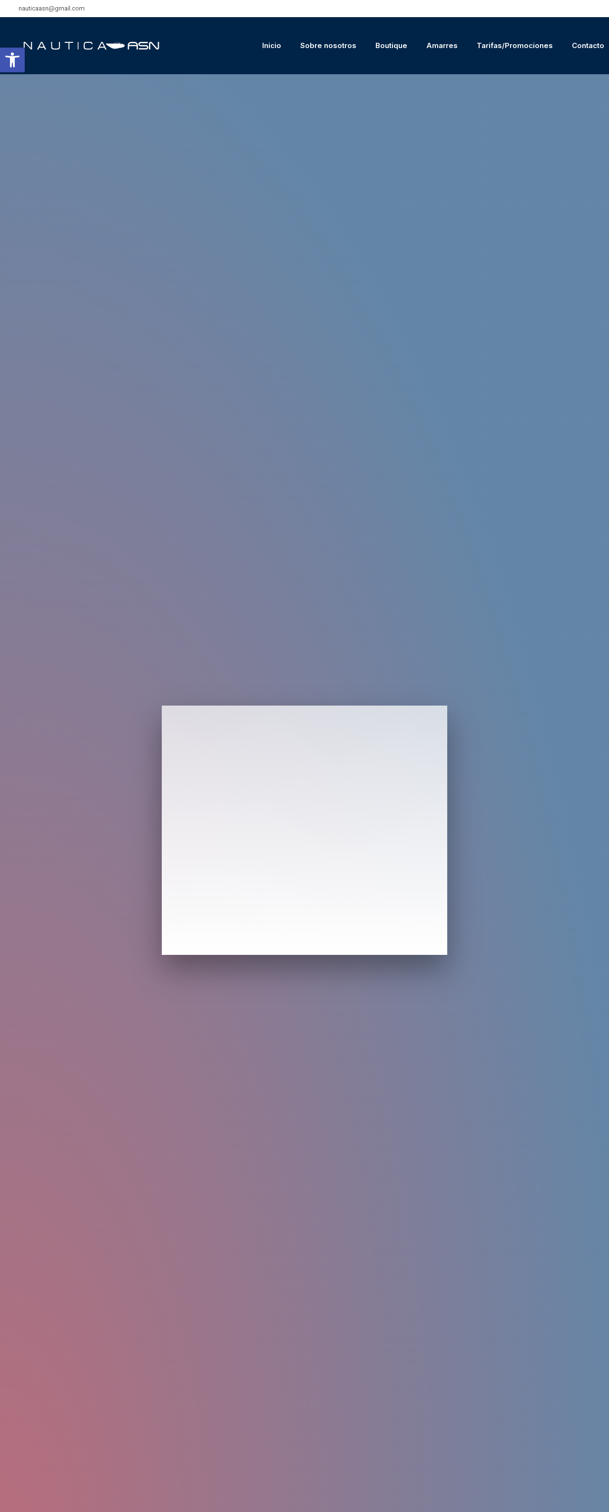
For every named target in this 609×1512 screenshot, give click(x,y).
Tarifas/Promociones (515, 45)
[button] (12, 60)
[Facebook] (595, 8)
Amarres (442, 45)
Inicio (271, 45)
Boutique (391, 45)
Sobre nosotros (328, 45)
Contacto (588, 45)
